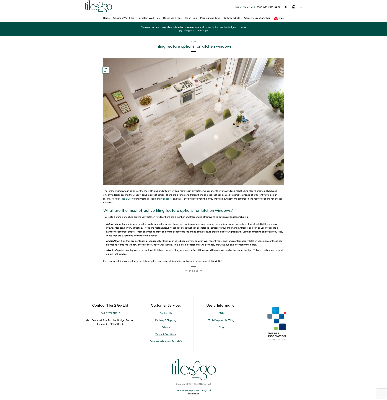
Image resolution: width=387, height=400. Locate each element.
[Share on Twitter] (190, 271)
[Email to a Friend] (193, 271)
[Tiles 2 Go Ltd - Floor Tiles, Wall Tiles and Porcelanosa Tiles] (100, 7)
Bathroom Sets (231, 17)
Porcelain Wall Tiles (149, 17)
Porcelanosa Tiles (210, 17)
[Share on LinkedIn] (201, 271)
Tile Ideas (193, 41)
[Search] (301, 7)
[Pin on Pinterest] (197, 271)
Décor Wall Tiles (172, 17)
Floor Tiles (191, 17)
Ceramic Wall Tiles (123, 17)
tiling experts (165, 198)
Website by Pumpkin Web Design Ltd (193, 390)
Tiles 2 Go (125, 198)
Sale (281, 17)
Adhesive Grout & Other (257, 17)
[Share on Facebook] (186, 271)
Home (106, 17)
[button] (285, 6)
